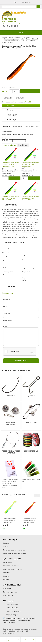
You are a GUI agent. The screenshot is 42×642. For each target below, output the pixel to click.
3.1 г (3, 140)
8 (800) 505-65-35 (7, 21)
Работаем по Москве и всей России (12, 24)
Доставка (6, 572)
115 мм (14, 134)
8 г (14, 140)
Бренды (6, 579)
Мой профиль (8, 595)
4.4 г (10, 140)
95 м (31, 134)
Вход (15, 2)
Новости (6, 543)
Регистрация (26, 2)
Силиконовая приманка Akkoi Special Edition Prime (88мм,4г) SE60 (31, 198)
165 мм (26, 134)
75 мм (4, 134)
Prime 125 (28, 102)
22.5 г (23, 140)
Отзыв (5, 326)
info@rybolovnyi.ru (12, 615)
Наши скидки (7, 562)
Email (5, 306)
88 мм (9, 134)
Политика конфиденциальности (14, 553)
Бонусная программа (10, 592)
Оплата (6, 576)
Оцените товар (8, 320)
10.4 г (18, 140)
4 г (7, 140)
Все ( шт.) (23, 145)
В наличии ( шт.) (9, 145)
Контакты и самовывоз (11, 566)
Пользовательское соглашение (14, 550)
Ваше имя (6, 300)
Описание (17, 126)
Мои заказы (7, 588)
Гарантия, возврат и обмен (12, 569)
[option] (11, 514)
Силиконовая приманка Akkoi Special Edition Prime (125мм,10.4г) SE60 (11, 164)
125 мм (20, 134)
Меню (21, 32)
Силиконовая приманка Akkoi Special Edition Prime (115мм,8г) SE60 (31, 164)
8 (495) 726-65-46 (7, 19)
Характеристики (32, 126)
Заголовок (6, 313)
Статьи (5, 546)
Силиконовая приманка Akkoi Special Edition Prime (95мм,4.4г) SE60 (11, 198)
